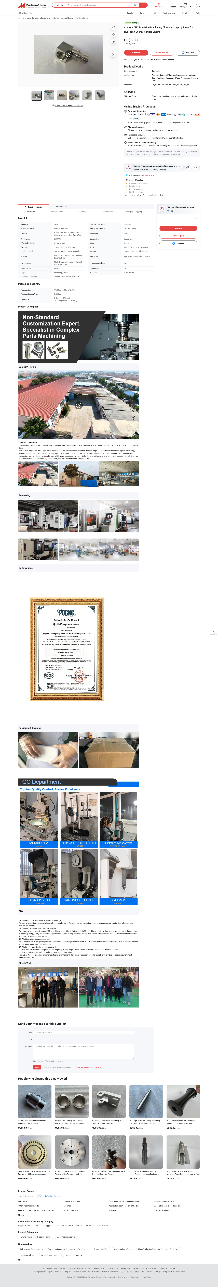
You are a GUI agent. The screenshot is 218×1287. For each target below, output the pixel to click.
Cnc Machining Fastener (50, 1255)
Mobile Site (163, 1269)
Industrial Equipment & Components (37, 18)
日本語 (136, 1272)
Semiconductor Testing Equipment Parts (124, 1201)
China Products (59, 1269)
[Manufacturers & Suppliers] (32, 5)
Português (67, 1272)
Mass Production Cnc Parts (149, 1249)
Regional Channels (138, 1269)
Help (155, 13)
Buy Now (136, 52)
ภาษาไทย (150, 1272)
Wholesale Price (112, 1269)
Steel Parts (113, 1210)
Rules (198, 13)
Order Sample (168, 59)
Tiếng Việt (166, 1272)
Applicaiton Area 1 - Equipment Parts (123, 1206)
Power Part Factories (56, 1249)
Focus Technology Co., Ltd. (92, 1277)
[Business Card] (196, 217)
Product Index (152, 1269)
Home (20, 18)
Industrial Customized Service (63, 18)
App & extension (169, 13)
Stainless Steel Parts (162, 1210)
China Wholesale (98, 1269)
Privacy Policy (146, 1277)
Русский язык (86, 1272)
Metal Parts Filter (171, 1249)
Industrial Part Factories (79, 1249)
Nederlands (114, 1272)
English (50, 1272)
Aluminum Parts (70, 1210)
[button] (146, 211)
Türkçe (158, 1272)
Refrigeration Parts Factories (31, 1249)
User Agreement (123, 1277)
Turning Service (26, 1237)
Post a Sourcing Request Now (88, 1067)
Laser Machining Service (66, 1237)
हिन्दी (143, 1272)
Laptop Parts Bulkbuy (73, 1255)
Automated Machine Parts (28, 1206)
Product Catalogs (54, 1196)
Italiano (96, 1272)
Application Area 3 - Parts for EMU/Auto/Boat (36, 1210)
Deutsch (104, 1272)
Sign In (128, 195)
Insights (172, 1269)
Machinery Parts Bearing (123, 1249)
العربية (122, 1272)
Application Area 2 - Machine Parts (167, 1206)
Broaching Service (44, 1237)
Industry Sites (125, 1269)
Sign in (197, 6)
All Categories (27, 13)
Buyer (142, 13)
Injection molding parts (72, 1201)
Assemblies (68, 1206)
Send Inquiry (162, 52)
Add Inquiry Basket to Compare (69, 105)
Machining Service (82, 18)
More (20, 1260)
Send (37, 1067)
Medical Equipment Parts (164, 1201)
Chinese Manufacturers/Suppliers (79, 1269)
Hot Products (47, 1269)
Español (58, 1272)
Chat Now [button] (189, 52)
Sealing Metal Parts (27, 1255)
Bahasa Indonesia (179, 1272)
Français (76, 1272)
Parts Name (23, 1201)
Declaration (135, 1277)
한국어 (129, 1272)
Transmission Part (101, 1249)
